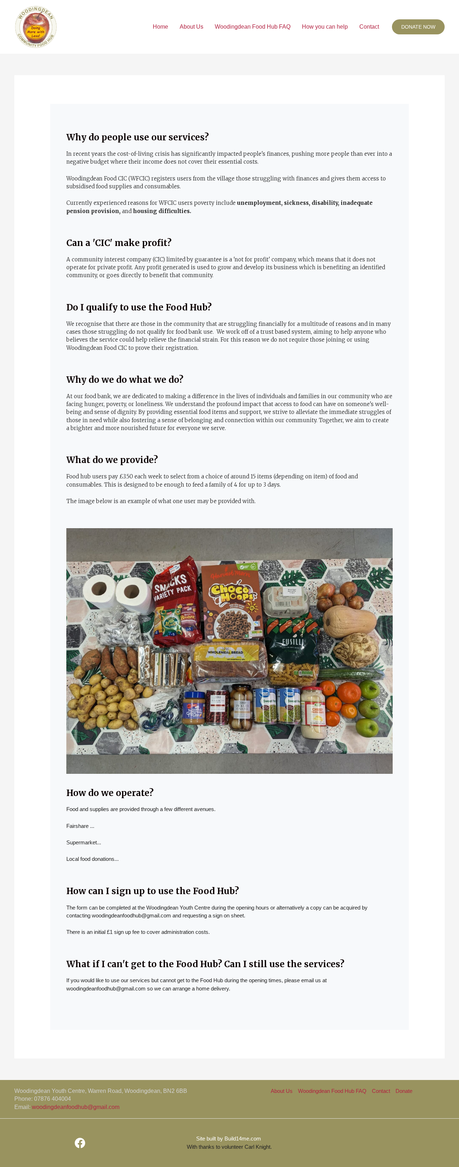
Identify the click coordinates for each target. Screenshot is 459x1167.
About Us (191, 27)
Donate (404, 1091)
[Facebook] (80, 1143)
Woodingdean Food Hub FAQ (252, 27)
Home (160, 27)
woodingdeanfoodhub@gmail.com (75, 1107)
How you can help (325, 27)
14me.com (243, 1138)
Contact (369, 27)
